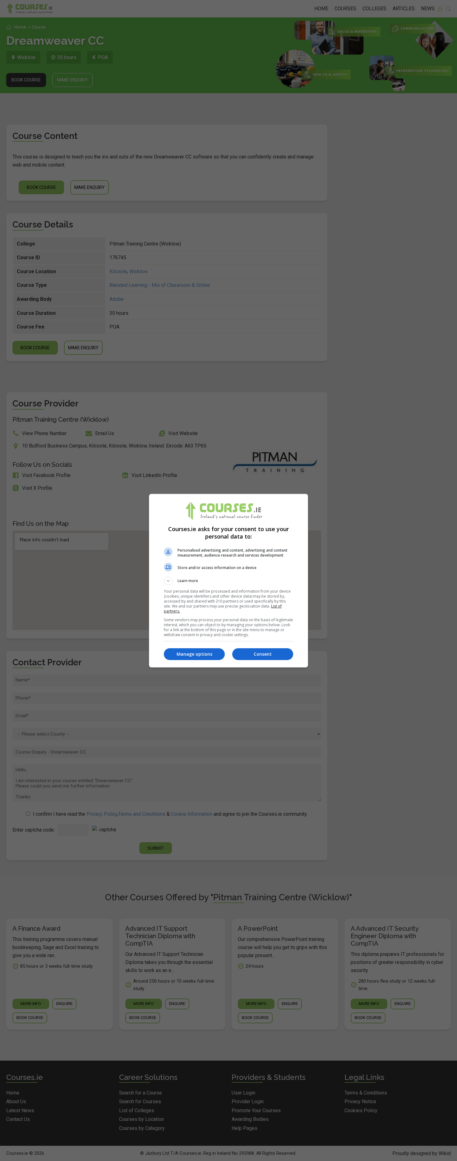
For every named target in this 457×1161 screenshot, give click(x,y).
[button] (228, 580)
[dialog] (228, 581)
